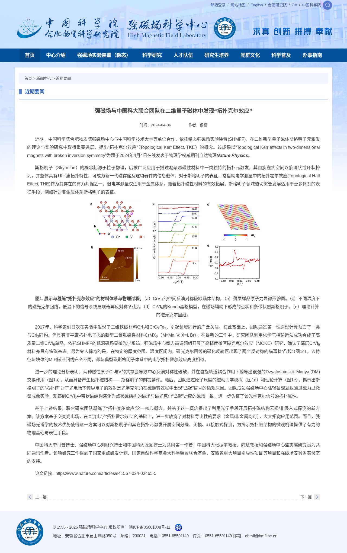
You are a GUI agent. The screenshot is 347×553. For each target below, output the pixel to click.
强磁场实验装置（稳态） (104, 55)
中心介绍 (56, 55)
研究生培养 (216, 55)
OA (294, 5)
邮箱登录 (218, 5)
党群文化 (250, 55)
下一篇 (306, 497)
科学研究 (152, 55)
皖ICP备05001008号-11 (149, 527)
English (256, 5)
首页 (30, 55)
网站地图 (238, 5)
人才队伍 (183, 55)
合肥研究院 (277, 5)
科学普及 (281, 55)
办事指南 (312, 55)
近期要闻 (63, 78)
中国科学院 (311, 5)
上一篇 (41, 497)
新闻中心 (44, 78)
